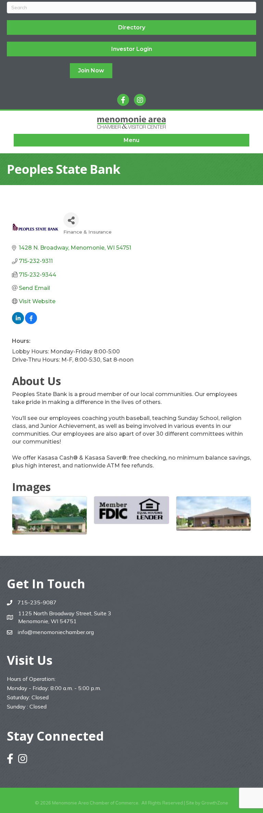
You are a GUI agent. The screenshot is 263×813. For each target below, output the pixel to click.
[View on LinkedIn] (18, 322)
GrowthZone (214, 802)
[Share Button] (71, 220)
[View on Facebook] (31, 322)
